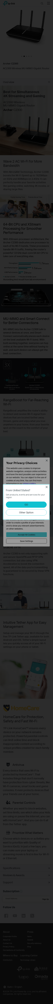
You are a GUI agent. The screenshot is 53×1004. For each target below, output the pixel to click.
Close (46, 487)
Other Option (26, 512)
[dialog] (26, 502)
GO (26, 504)
